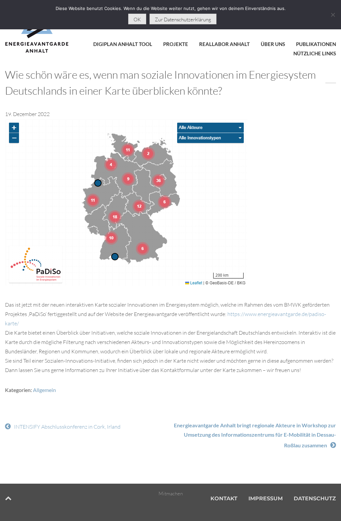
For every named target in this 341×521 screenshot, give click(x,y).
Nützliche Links (314, 53)
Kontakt (223, 498)
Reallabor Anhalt (224, 44)
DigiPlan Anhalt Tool (122, 44)
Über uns (273, 44)
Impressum (265, 498)
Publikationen (316, 44)
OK (137, 19)
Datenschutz (315, 498)
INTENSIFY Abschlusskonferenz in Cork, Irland (67, 426)
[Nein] (332, 14)
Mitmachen (171, 493)
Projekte (175, 44)
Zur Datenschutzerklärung (183, 19)
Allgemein (44, 390)
